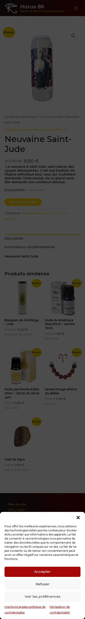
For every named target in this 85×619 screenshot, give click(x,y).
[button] (78, 517)
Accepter (42, 571)
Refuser (43, 584)
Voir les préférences (43, 596)
